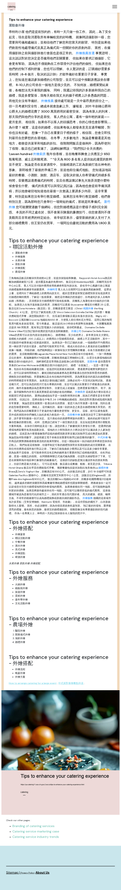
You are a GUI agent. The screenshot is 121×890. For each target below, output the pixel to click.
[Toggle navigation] (114, 6)
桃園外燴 (88, 308)
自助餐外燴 (73, 414)
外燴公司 (76, 331)
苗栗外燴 (92, 361)
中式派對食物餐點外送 (71, 683)
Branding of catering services (33, 826)
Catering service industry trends (35, 837)
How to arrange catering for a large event (33, 683)
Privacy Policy (27, 872)
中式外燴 (103, 437)
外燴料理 (52, 289)
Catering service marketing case (35, 831)
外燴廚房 (39, 154)
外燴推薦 (47, 101)
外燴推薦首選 (85, 53)
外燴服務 (88, 498)
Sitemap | (13, 872)
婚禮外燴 (103, 467)
